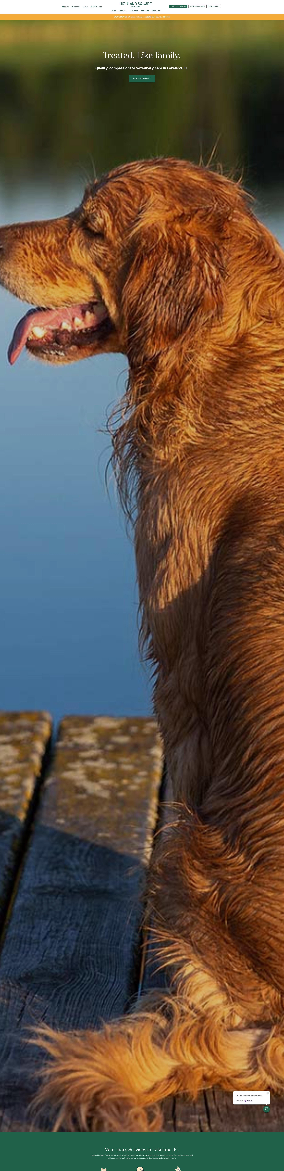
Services (133, 11)
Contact (156, 11)
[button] (266, 1109)
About (122, 11)
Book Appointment (142, 78)
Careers (145, 11)
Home (113, 11)
